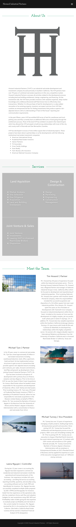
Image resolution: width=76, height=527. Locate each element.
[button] (72, 4)
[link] (14, 4)
